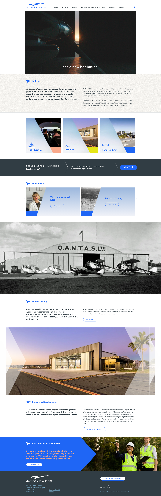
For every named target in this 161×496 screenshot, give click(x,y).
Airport (56, 7)
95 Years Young (113, 198)
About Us (112, 7)
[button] (24, 200)
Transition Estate (110, 150)
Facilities (69, 149)
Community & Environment (89, 7)
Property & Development (70, 7)
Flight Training (34, 150)
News (103, 7)
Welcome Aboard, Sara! (60, 198)
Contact (121, 7)
